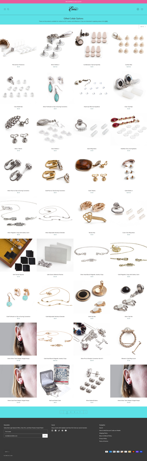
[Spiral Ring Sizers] (92, 129)
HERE (106, 21)
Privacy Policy (103, 438)
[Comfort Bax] (128, 45)
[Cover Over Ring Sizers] (128, 213)
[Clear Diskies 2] (55, 129)
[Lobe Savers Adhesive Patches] (55, 255)
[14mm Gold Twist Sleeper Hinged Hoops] (18, 381)
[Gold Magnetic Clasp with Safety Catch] (128, 255)
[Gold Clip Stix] (92, 297)
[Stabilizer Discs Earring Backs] (128, 129)
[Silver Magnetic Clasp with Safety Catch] (18, 213)
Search (101, 427)
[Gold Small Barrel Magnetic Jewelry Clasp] (55, 339)
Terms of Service (103, 441)
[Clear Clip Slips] (128, 87)
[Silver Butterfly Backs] (92, 381)
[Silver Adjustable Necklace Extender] (55, 213)
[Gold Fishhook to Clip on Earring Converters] (18, 297)
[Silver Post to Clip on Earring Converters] (18, 171)
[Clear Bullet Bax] (18, 87)
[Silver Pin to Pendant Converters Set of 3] (92, 339)
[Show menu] (5, 9)
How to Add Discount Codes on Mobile (109, 430)
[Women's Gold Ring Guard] (128, 339)
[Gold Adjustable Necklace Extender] (55, 297)
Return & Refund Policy (105, 435)
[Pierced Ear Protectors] (18, 45)
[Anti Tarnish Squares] (18, 255)
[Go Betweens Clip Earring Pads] (92, 45)
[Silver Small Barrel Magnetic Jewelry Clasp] (92, 255)
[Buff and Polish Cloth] (55, 381)
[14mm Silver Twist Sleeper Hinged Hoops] (128, 381)
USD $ (6, 451)
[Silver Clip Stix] (128, 297)
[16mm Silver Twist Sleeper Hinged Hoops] (18, 339)
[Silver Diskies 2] (55, 45)
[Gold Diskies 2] (128, 171)
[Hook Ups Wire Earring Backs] (92, 87)
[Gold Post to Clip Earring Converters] (55, 171)
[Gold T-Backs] (92, 171)
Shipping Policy (103, 433)
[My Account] (138, 9)
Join (45, 435)
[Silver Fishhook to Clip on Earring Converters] (55, 87)
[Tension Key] (92, 213)
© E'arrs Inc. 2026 (8, 455)
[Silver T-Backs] (18, 129)
